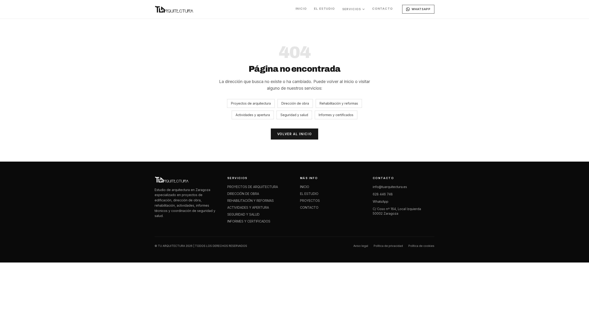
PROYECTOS (310, 201)
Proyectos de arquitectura (251, 103)
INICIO (301, 8)
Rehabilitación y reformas (339, 103)
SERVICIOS (351, 9)
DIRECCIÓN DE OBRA (243, 194)
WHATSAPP (421, 9)
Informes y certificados (336, 115)
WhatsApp (380, 201)
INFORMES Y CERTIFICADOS (248, 221)
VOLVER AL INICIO (294, 134)
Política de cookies (421, 246)
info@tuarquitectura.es (390, 187)
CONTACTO (382, 8)
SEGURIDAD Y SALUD (243, 214)
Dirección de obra (295, 103)
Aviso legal (360, 246)
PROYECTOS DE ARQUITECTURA (252, 187)
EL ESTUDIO (324, 8)
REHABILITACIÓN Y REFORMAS (250, 201)
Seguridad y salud (294, 115)
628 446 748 (383, 194)
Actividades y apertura (253, 115)
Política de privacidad (388, 246)
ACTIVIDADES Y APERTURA (248, 207)
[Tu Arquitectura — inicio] (174, 9)
